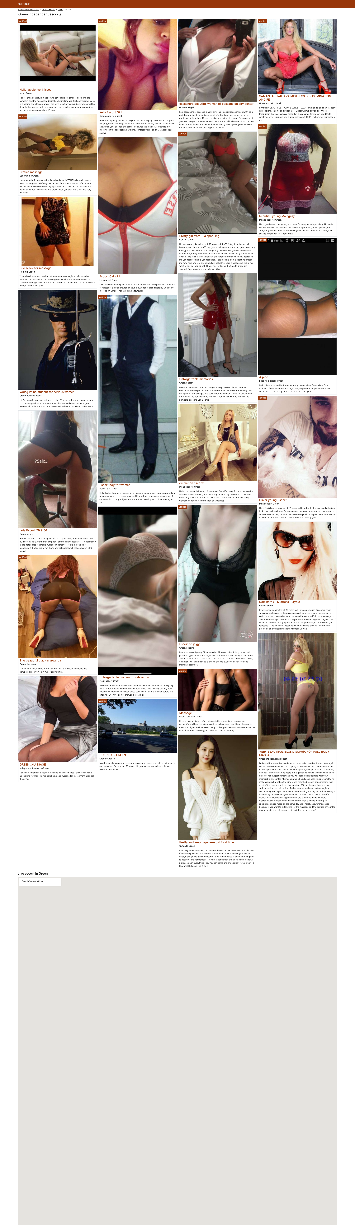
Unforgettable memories (196, 379)
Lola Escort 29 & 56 (33, 530)
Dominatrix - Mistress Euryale (279, 602)
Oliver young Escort (273, 500)
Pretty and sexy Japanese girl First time (206, 842)
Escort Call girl (109, 276)
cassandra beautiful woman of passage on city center (216, 103)
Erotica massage (31, 172)
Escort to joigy (189, 644)
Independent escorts (28, 9)
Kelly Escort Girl (110, 112)
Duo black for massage (35, 268)
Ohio (60, 9)
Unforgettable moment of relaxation (124, 677)
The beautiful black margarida (40, 660)
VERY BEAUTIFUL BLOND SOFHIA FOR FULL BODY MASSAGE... (294, 753)
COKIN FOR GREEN (112, 755)
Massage (185, 713)
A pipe (263, 377)
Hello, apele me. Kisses (35, 89)
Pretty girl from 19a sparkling (199, 236)
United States (48, 9)
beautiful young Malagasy (277, 216)
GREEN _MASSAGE (33, 764)
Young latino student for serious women (47, 392)
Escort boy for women (114, 485)
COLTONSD (24, 4)
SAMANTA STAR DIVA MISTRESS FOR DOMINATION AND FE (295, 97)
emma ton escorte (192, 483)
